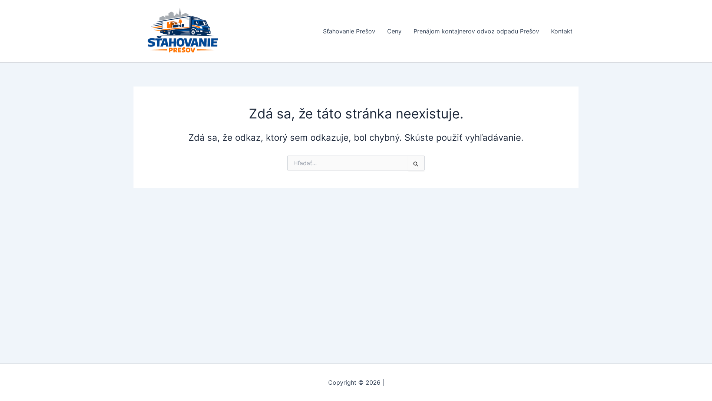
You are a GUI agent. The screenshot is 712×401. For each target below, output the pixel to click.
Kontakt (562, 31)
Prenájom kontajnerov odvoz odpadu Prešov (476, 31)
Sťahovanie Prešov (349, 31)
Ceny (394, 31)
